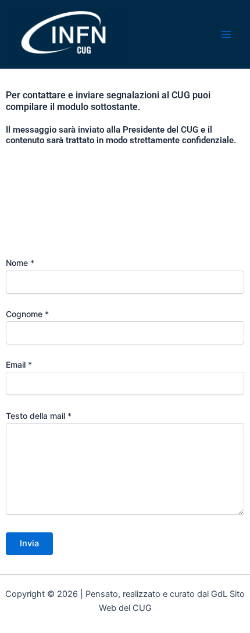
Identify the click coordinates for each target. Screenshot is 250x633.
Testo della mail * (39, 416)
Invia (29, 543)
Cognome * (27, 314)
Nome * (20, 263)
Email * (19, 364)
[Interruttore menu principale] (226, 34)
